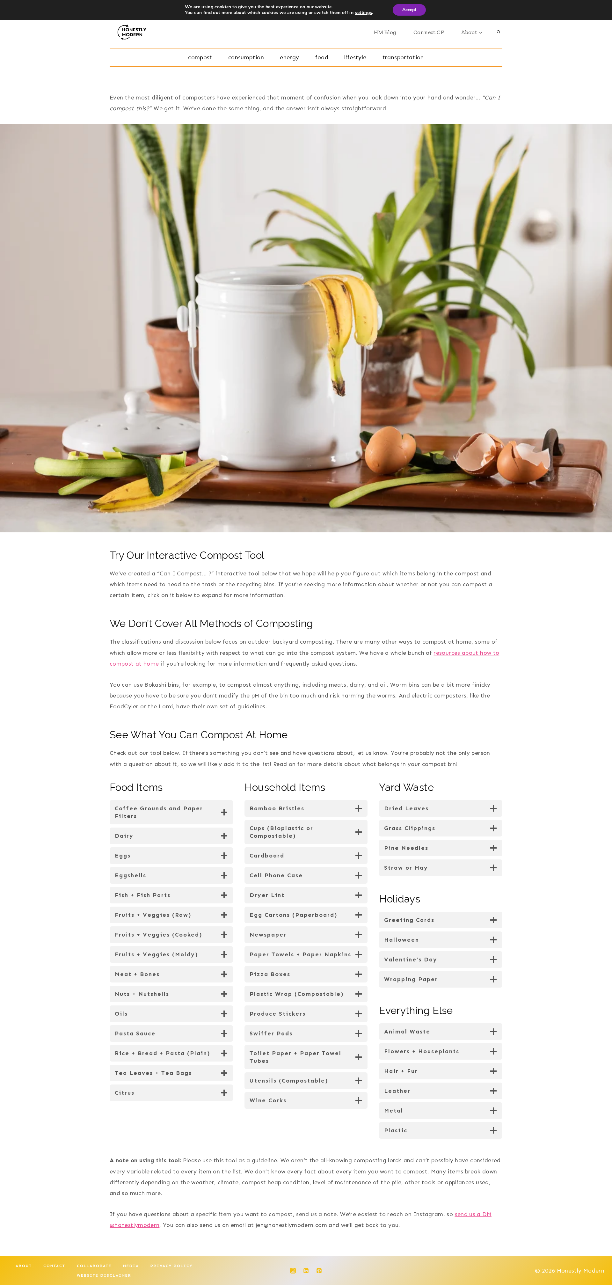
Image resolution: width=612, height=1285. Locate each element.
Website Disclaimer (104, 1275)
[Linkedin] (306, 1270)
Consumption (246, 57)
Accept (409, 10)
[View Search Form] (498, 32)
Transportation (403, 57)
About (24, 1266)
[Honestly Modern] (134, 32)
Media (131, 1266)
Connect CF (428, 32)
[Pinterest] (319, 1270)
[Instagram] (293, 1270)
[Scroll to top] (596, 1260)
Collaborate (94, 1266)
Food (321, 57)
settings (363, 13)
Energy (289, 57)
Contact (54, 1266)
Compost (200, 57)
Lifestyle (355, 57)
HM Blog (385, 32)
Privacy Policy (171, 1266)
